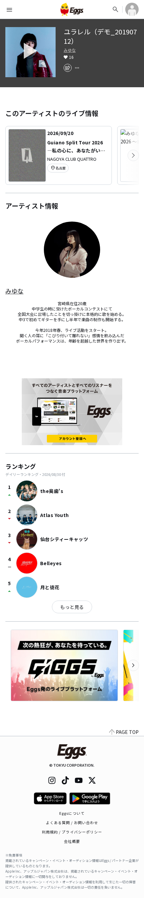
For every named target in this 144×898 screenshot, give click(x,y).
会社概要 (72, 841)
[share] (68, 68)
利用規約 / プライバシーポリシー (72, 832)
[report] (77, 68)
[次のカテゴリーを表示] (133, 155)
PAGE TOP (127, 732)
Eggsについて (72, 813)
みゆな (70, 50)
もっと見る (72, 607)
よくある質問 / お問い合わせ (72, 822)
